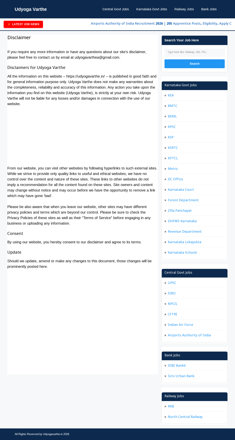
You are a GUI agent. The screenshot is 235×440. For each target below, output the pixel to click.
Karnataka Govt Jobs (151, 9)
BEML (172, 117)
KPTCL (173, 159)
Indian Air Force (180, 325)
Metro (173, 169)
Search (195, 63)
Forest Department (183, 200)
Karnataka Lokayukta (184, 242)
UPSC (172, 283)
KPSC (172, 127)
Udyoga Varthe (31, 9)
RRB (171, 407)
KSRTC (173, 148)
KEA (171, 96)
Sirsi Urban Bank (181, 376)
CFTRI (172, 315)
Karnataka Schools (182, 253)
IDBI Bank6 (177, 366)
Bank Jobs (209, 9)
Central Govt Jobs (115, 9)
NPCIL (173, 304)
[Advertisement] (82, 138)
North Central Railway (185, 417)
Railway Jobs (184, 9)
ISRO (172, 294)
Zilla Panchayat (180, 211)
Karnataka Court (181, 190)
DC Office (175, 180)
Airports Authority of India (189, 336)
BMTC (172, 106)
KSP (171, 138)
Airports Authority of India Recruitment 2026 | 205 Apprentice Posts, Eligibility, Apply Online (160, 24)
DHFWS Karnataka (182, 221)
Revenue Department (185, 232)
